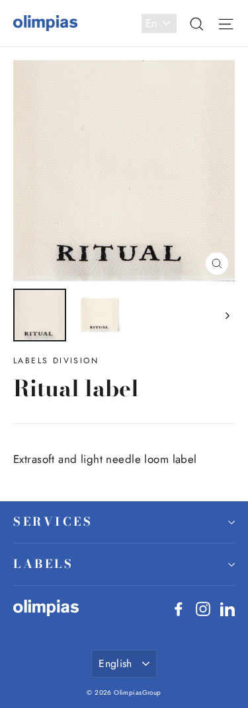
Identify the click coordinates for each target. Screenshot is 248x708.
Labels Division (56, 361)
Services (53, 521)
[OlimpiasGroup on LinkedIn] (227, 608)
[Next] (226, 315)
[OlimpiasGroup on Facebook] (178, 608)
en (151, 23)
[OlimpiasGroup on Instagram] (203, 608)
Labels (43, 564)
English (115, 663)
